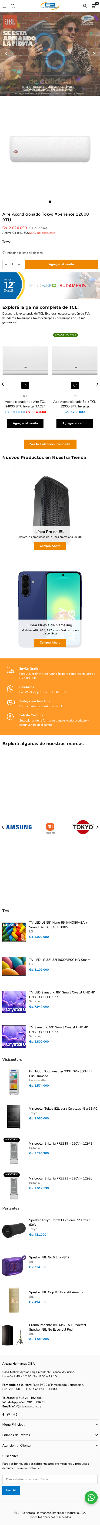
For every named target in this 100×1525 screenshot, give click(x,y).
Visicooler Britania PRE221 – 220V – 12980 (60, 1178)
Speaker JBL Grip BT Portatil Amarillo (56, 1292)
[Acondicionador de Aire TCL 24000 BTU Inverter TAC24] (25, 361)
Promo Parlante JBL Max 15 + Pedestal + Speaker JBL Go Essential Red (59, 1327)
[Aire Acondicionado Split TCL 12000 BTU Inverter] (75, 361)
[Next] (94, 54)
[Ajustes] (84, 6)
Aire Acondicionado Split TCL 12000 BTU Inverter (74, 404)
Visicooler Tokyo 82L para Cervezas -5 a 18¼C (63, 1108)
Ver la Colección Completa (50, 444)
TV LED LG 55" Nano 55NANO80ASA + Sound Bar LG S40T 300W (58, 924)
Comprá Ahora (50, 546)
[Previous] (6, 54)
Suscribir (11, 1490)
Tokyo (6, 242)
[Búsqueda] (13, 6)
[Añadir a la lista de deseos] (25, 385)
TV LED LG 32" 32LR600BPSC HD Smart (59, 960)
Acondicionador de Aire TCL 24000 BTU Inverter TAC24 (25, 404)
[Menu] (4, 6)
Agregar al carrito (25, 423)
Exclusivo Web (65, 334)
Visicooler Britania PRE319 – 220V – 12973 (60, 1143)
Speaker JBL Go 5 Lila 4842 (49, 1257)
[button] (93, 6)
